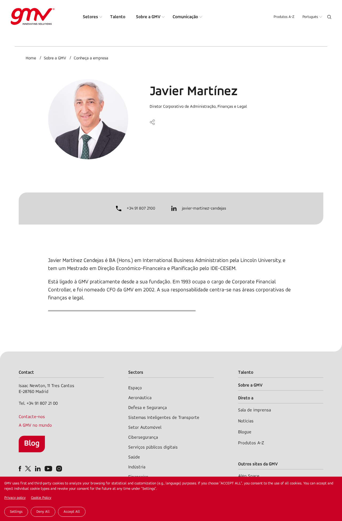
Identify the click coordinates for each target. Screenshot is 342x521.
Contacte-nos (32, 417)
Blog (32, 443)
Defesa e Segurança (147, 408)
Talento (117, 17)
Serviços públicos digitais (153, 447)
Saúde (134, 457)
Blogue (244, 432)
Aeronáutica (139, 398)
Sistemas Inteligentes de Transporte (163, 417)
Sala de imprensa (254, 410)
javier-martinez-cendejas (204, 208)
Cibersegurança (143, 437)
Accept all (72, 512)
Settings (16, 512)
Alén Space (248, 476)
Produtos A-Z (284, 17)
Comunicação (185, 17)
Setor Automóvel (144, 427)
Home (31, 58)
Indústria (136, 467)
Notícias (246, 421)
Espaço (135, 388)
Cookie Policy (41, 498)
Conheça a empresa (91, 58)
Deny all (43, 512)
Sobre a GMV (148, 17)
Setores (90, 17)
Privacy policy (15, 498)
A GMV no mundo (35, 425)
